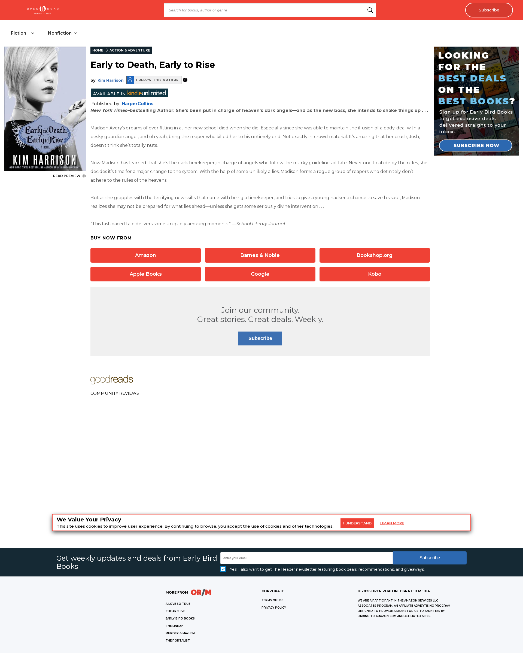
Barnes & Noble (260, 255)
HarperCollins (137, 103)
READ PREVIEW (66, 176)
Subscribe (489, 10)
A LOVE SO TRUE (178, 604)
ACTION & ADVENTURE (130, 50)
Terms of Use (272, 600)
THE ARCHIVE (175, 611)
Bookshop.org (375, 255)
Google (260, 274)
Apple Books (146, 274)
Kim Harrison (111, 80)
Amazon (145, 255)
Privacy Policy (274, 607)
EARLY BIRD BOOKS (180, 618)
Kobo (374, 274)
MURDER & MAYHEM (180, 633)
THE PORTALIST (178, 640)
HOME (97, 50)
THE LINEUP (174, 626)
